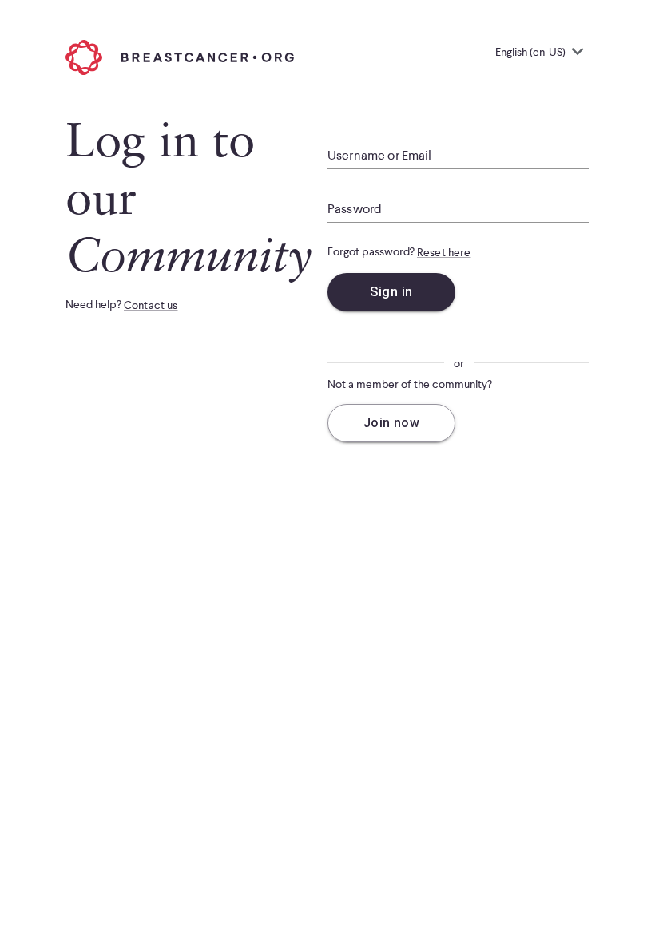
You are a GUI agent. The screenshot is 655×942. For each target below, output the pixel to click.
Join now (391, 422)
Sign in (391, 291)
